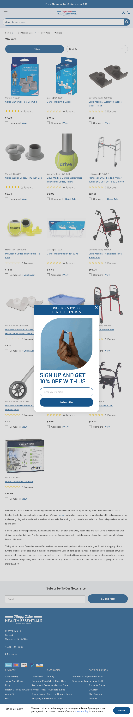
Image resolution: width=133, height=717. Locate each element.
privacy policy (81, 711)
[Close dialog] (96, 307)
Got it (121, 710)
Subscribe (66, 402)
